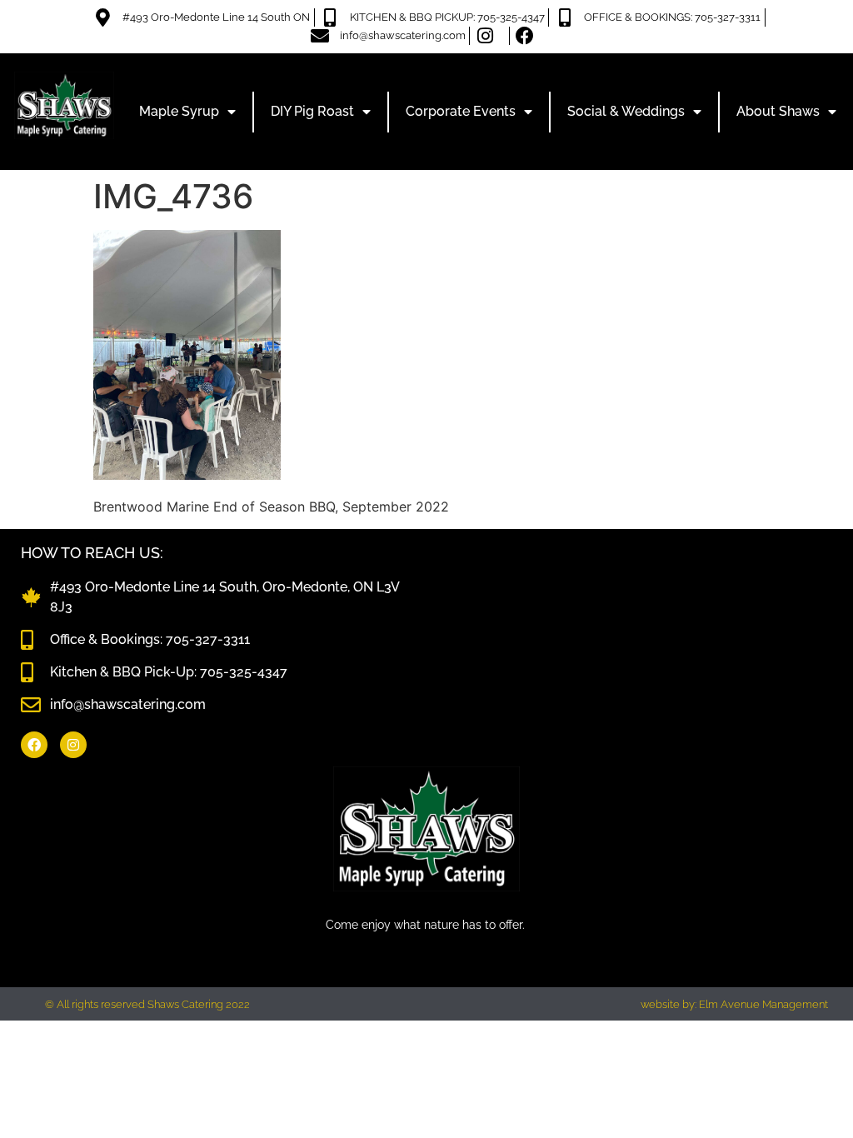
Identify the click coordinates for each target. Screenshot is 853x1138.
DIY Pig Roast (312, 111)
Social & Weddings (626, 111)
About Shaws (778, 111)
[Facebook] (34, 744)
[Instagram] (73, 744)
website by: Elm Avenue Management (734, 1004)
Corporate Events (461, 111)
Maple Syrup (179, 111)
